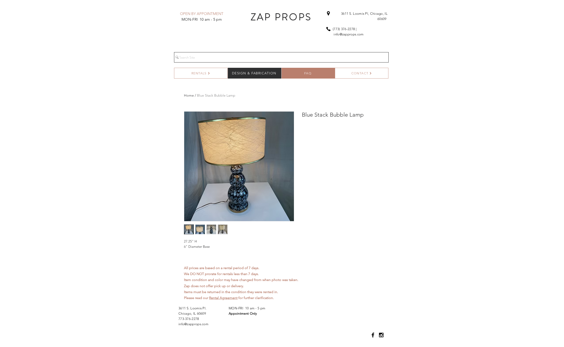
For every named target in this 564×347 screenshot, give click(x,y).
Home (189, 95)
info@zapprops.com (349, 34)
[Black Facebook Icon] (373, 335)
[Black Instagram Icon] (381, 335)
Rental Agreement (223, 298)
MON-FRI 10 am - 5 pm (247, 308)
